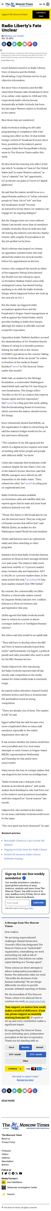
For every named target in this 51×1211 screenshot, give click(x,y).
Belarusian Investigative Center (22, 1187)
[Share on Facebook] (4, 44)
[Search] (44, 4)
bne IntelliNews (14, 1182)
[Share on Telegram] (14, 44)
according (31, 579)
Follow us (6, 1170)
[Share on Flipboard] (29, 44)
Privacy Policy (28, 908)
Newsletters (7, 1161)
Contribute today (41, 14)
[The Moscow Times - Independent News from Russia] (19, 4)
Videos (5, 1154)
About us (6, 1138)
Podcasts (6, 1151)
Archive (5, 1164)
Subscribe (38, 903)
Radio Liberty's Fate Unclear (21, 28)
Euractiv (11, 1194)
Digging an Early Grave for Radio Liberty (25, 849)
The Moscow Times (12, 1135)
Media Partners (10, 1178)
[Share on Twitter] (9, 44)
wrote (15, 366)
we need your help (35, 1001)
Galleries (6, 1157)
